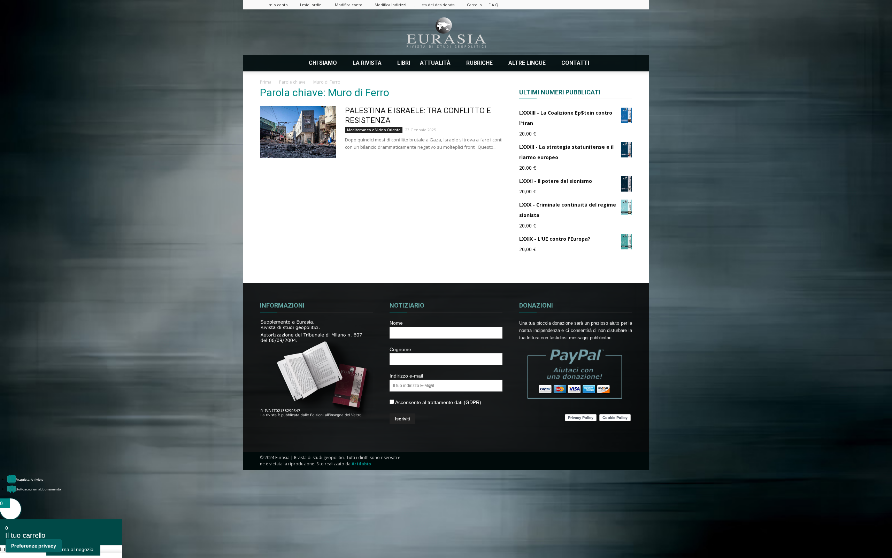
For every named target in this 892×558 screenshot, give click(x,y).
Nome (396, 323)
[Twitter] (604, 4)
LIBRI (403, 63)
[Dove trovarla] (603, 63)
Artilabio (361, 464)
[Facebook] (569, 4)
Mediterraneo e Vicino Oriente (373, 129)
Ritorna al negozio (73, 549)
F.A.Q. (494, 4)
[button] (623, 63)
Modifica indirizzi (390, 4)
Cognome (400, 349)
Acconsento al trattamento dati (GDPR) (437, 402)
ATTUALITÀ (435, 63)
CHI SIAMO (323, 63)
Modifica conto (348, 4)
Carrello (474, 4)
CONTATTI (575, 63)
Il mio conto (277, 4)
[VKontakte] (615, 4)
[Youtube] (627, 4)
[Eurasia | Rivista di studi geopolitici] (446, 32)
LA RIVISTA (367, 63)
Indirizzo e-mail (406, 376)
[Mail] (592, 4)
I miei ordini (311, 4)
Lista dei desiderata (436, 4)
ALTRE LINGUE (527, 63)
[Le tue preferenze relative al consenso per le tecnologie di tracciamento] (34, 545)
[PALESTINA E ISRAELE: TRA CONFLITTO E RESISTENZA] (298, 132)
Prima (265, 82)
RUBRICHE (479, 63)
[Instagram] (581, 4)
